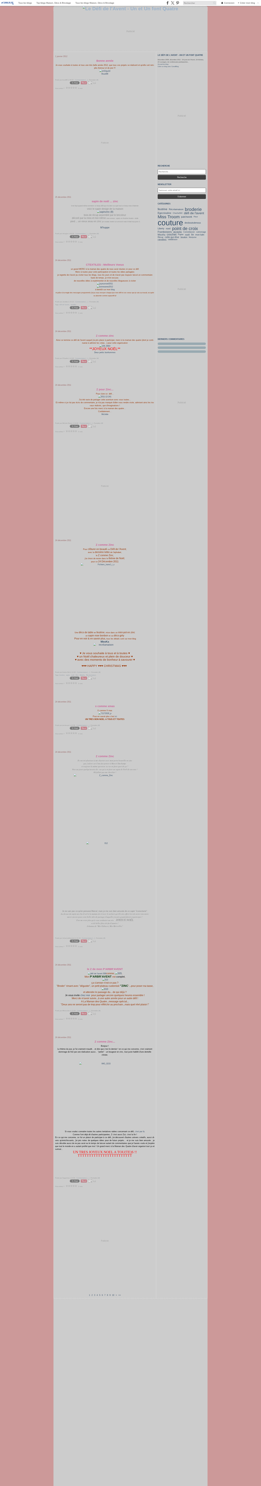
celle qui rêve (172, 237)
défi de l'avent (194, 213)
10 (113, 1295)
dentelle (177, 232)
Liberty (161, 228)
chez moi (85, 995)
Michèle (105, 414)
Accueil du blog (163, 64)
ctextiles (162, 239)
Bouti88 (105, 74)
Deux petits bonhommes (105, 352)
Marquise (193, 237)
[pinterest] (177, 3)
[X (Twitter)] (172, 3)
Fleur (196, 217)
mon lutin (199, 234)
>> (119, 1295)
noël (187, 234)
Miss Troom (169, 217)
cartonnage (201, 232)
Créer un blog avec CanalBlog (168, 66)
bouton (184, 237)
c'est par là (139, 1131)
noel (168, 228)
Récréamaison (176, 209)
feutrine (162, 209)
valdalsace (172, 240)
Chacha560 (177, 213)
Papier (181, 235)
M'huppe (105, 227)
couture (170, 222)
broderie (193, 209)
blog (113, 289)
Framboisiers (165, 232)
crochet (171, 234)
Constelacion (189, 232)
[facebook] (167, 3)
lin (192, 234)
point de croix (185, 228)
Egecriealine (164, 213)
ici (116, 716)
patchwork (186, 217)
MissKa (161, 234)
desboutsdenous (193, 223)
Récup (160, 237)
